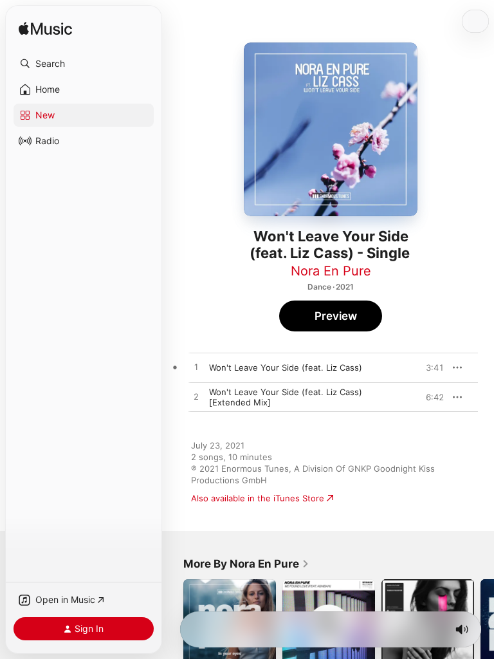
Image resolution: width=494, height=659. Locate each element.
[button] (83, 64)
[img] (45, 29)
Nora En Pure (331, 271)
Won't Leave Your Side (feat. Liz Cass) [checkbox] (285, 367)
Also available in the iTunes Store (257, 498)
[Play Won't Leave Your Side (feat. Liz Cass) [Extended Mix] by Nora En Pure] (196, 397)
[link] (246, 564)
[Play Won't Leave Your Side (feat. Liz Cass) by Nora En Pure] (196, 367)
